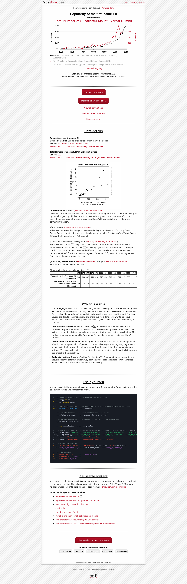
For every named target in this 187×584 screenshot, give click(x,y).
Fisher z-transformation (116, 261)
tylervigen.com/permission (114, 487)
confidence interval (86, 261)
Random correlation (93, 92)
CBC (59, 154)
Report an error (93, 119)
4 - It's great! (107, 551)
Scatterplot (60, 508)
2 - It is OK (79, 551)
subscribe (142, 2)
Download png (91, 68)
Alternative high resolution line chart (72, 504)
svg (100, 68)
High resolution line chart (67, 496)
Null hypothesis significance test (102, 241)
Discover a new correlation (93, 100)
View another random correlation (93, 540)
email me (134, 2)
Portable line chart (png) (66, 512)
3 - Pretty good (93, 551)
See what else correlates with (76, 146)
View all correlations (93, 108)
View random (108, 8)
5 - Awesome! (121, 551)
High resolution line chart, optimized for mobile (77, 500)
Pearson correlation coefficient (89, 210)
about (127, 2)
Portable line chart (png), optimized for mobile (76, 516)
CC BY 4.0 (93, 578)
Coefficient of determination (77, 227)
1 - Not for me (65, 551)
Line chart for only (77, 519)
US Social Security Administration (72, 143)
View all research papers (93, 113)
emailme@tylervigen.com (97, 570)
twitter (111, 570)
